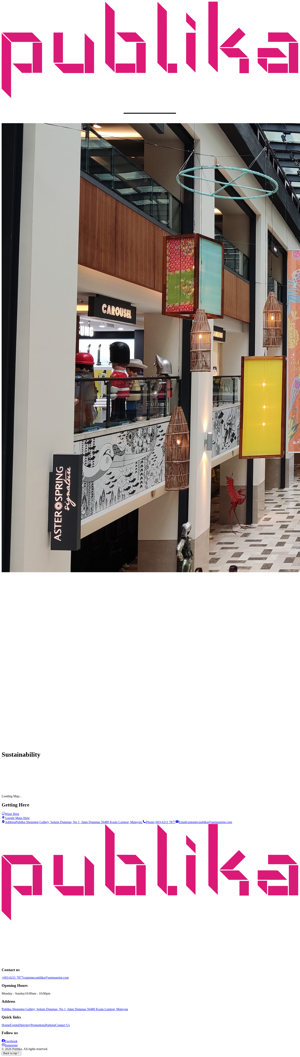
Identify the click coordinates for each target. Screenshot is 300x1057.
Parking (50, 1025)
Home (6, 1025)
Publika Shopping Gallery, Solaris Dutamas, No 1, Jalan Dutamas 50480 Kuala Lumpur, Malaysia (65, 1009)
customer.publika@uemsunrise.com (46, 977)
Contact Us (62, 1025)
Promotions (38, 1025)
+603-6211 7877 (12, 977)
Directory (24, 1025)
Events (14, 1025)
